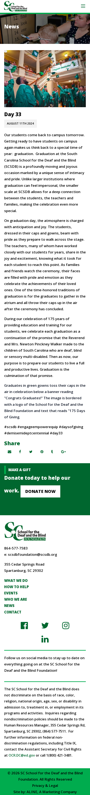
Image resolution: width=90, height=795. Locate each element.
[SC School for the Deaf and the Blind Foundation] (15, 6)
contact (12, 612)
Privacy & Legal (45, 785)
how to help (16, 586)
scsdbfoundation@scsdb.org (32, 554)
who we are (15, 599)
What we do (16, 580)
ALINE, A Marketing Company (52, 791)
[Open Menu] (83, 6)
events (11, 593)
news (9, 605)
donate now (40, 491)
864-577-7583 (16, 548)
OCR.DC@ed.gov (22, 755)
